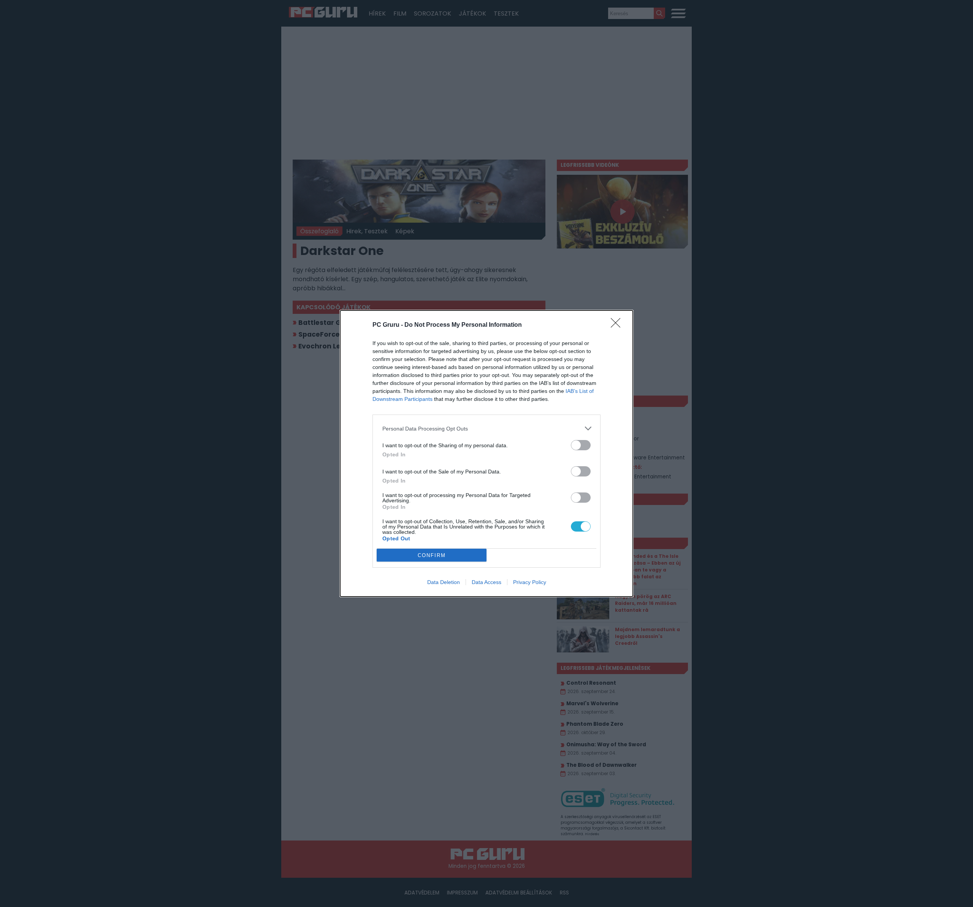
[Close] (618, 325)
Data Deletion (443, 582)
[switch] (581, 445)
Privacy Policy (529, 582)
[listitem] (486, 428)
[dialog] (486, 453)
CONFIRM (432, 555)
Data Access (486, 582)
